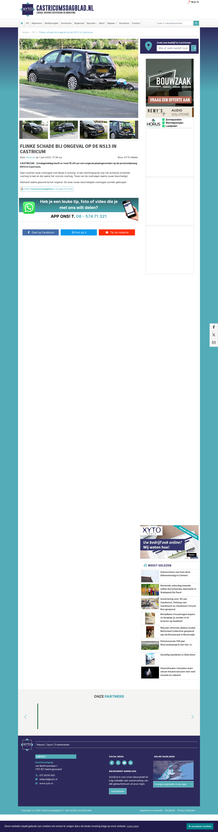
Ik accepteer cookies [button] (200, 826)
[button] (21, 130)
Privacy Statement (186, 563)
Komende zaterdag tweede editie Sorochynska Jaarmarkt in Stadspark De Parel (178, 341)
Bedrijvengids (51, 23)
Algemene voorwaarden (151, 563)
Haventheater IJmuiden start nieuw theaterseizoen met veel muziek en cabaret (177, 424)
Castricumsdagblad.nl (65, 8)
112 (27, 23)
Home (25, 32)
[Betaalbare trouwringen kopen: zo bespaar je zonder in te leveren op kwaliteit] (150, 371)
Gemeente (66, 23)
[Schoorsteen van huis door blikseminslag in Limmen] (150, 329)
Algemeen (37, 23)
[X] (118, 515)
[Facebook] (112, 515)
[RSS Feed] (131, 515)
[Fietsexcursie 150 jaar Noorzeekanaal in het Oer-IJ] (150, 398)
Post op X (80, 232)
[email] (214, 343)
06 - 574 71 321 (91, 216)
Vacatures (124, 23)
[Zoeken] (196, 23)
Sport (102, 23)
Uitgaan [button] (111, 23)
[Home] (22, 23)
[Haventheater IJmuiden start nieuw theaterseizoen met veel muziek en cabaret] (150, 425)
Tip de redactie (119, 232)
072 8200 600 (47, 527)
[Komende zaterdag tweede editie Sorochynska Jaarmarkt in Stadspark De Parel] (150, 342)
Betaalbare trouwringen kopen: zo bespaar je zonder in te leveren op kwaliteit (177, 370)
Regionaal (79, 23)
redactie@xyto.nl (48, 531)
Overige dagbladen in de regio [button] (171, 536)
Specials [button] (91, 23)
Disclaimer (170, 563)
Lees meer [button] (133, 826)
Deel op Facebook (43, 232)
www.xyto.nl (46, 535)
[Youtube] (124, 515)
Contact (136, 23)
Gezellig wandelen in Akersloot (177, 407)
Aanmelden (117, 543)
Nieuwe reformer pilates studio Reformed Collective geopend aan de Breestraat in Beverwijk (177, 383)
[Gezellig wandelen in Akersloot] (150, 411)
